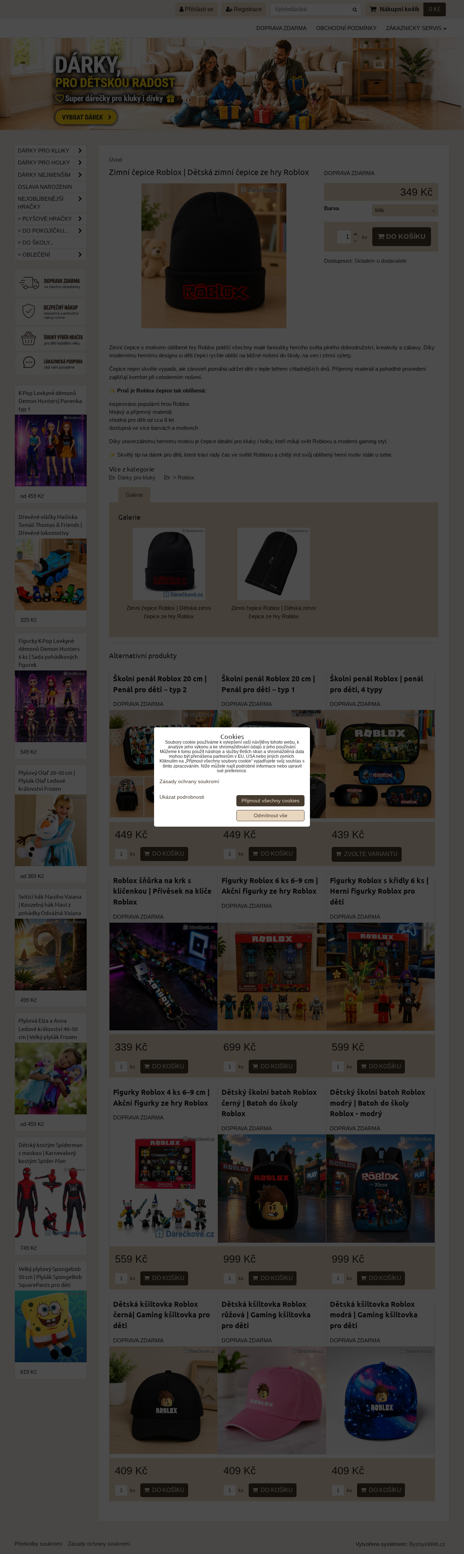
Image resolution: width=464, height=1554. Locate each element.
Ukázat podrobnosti (182, 797)
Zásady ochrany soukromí (189, 781)
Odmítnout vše (270, 815)
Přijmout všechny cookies (270, 800)
